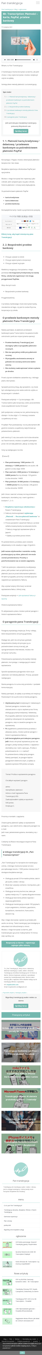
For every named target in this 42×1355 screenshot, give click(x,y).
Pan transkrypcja (7, 9)
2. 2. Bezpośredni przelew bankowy (18, 107)
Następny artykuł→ (21, 993)
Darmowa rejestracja (10, 1217)
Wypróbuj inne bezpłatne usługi (14, 1230)
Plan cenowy (8, 1221)
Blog (15, 9)
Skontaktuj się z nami (29, 1339)
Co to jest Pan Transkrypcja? (13, 1205)
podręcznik (7, 1225)
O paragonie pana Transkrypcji (16, 117)
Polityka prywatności (23, 1341)
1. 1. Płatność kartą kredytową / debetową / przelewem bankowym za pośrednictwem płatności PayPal (21, 100)
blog (5, 1339)
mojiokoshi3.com (12, 985)
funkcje (17, 1339)
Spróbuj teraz (21, 131)
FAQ (10, 1339)
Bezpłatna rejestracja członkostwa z (20, 507)
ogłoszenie (22, 9)
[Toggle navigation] (38, 2)
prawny (35, 1341)
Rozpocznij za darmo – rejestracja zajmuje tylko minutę (20, 944)
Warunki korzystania (8, 1341)
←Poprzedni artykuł (7, 993)
